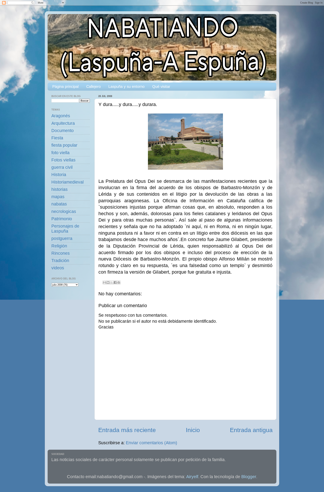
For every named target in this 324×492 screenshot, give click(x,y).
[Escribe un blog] (108, 282)
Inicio (193, 430)
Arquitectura (63, 123)
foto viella (60, 152)
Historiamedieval (67, 182)
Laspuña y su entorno (126, 86)
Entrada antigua (251, 430)
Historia (58, 174)
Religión (59, 246)
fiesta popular (64, 145)
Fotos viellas (63, 160)
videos (57, 268)
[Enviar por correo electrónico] (104, 282)
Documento (62, 130)
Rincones (60, 253)
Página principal (65, 86)
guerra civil (62, 167)
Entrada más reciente (127, 430)
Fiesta (57, 138)
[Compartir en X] (111, 282)
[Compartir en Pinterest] (119, 282)
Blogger (248, 476)
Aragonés (60, 115)
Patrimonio (61, 219)
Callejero (93, 86)
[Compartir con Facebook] (115, 282)
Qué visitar (161, 86)
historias (59, 189)
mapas (57, 196)
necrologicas (63, 211)
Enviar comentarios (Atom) (151, 442)
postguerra (61, 238)
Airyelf (192, 476)
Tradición (60, 260)
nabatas (59, 204)
